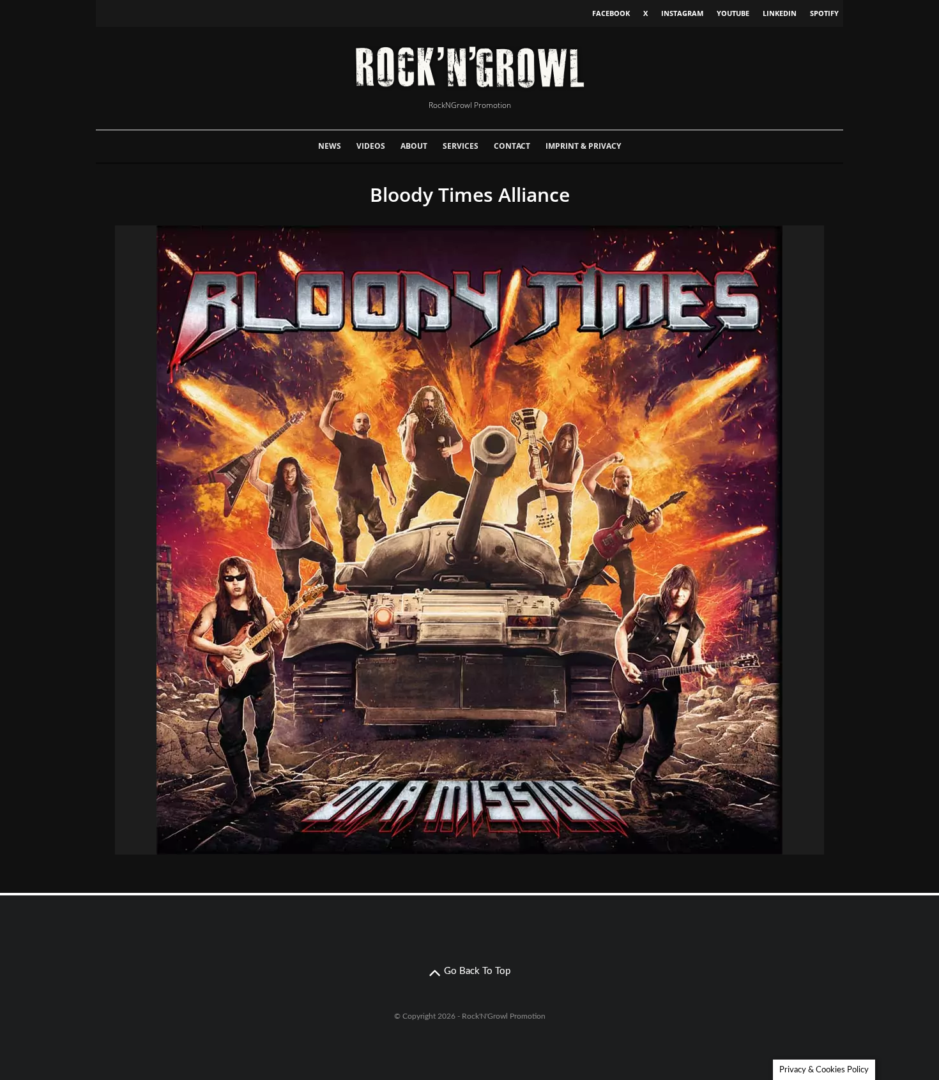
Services (460, 146)
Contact (512, 146)
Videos (370, 146)
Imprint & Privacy (583, 146)
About (414, 146)
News (329, 146)
